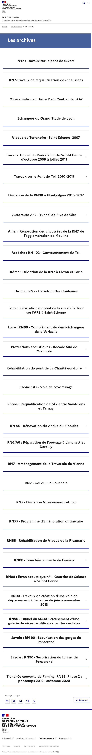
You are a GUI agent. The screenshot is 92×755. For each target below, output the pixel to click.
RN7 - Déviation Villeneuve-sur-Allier (46, 502)
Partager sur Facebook (7, 701)
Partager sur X (14, 701)
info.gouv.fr (7, 738)
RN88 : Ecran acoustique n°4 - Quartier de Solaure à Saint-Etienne (46, 579)
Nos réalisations (16, 26)
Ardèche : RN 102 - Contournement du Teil (46, 253)
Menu (88, 2)
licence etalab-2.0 (51, 752)
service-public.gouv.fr (25, 738)
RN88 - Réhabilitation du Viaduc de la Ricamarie (46, 540)
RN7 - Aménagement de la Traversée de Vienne (46, 464)
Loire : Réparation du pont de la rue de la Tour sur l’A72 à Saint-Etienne (46, 310)
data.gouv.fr (64, 738)
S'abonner (83, 700)
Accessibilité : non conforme (49, 746)
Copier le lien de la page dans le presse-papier (34, 701)
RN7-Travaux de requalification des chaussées (46, 80)
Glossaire (17, 746)
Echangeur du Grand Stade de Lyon (46, 118)
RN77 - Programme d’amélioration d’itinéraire (46, 521)
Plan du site (6, 746)
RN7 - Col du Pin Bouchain (46, 483)
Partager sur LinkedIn (20, 701)
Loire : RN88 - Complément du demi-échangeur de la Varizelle (46, 329)
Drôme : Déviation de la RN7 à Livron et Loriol (46, 272)
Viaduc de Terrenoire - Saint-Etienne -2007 (46, 137)
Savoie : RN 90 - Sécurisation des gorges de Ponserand (46, 639)
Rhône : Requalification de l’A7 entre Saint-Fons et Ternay (46, 406)
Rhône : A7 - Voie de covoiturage (46, 387)
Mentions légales (29, 746)
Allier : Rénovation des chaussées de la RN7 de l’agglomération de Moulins (46, 233)
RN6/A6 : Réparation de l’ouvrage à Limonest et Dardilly (46, 444)
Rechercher (83, 2)
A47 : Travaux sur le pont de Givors (46, 61)
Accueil (4, 26)
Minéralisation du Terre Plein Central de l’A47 (46, 99)
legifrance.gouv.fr (47, 738)
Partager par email (27, 701)
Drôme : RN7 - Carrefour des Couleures (46, 291)
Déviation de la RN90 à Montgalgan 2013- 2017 (46, 195)
